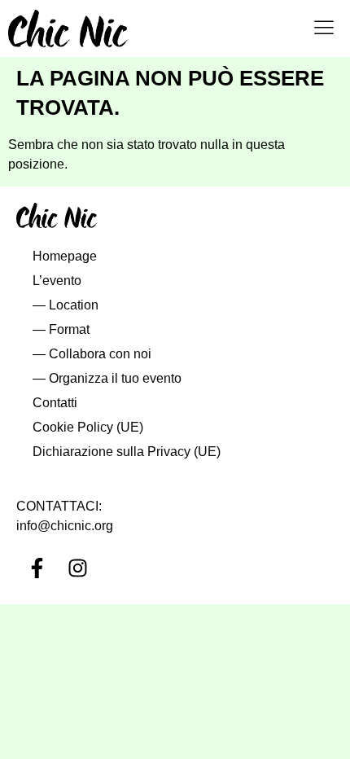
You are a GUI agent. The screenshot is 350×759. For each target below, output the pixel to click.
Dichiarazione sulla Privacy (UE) (127, 451)
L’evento (57, 280)
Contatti (55, 403)
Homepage (65, 256)
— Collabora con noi (92, 354)
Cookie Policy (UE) (88, 427)
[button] (323, 28)
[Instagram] (77, 567)
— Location (65, 305)
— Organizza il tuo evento (107, 378)
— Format (61, 329)
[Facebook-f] (36, 567)
